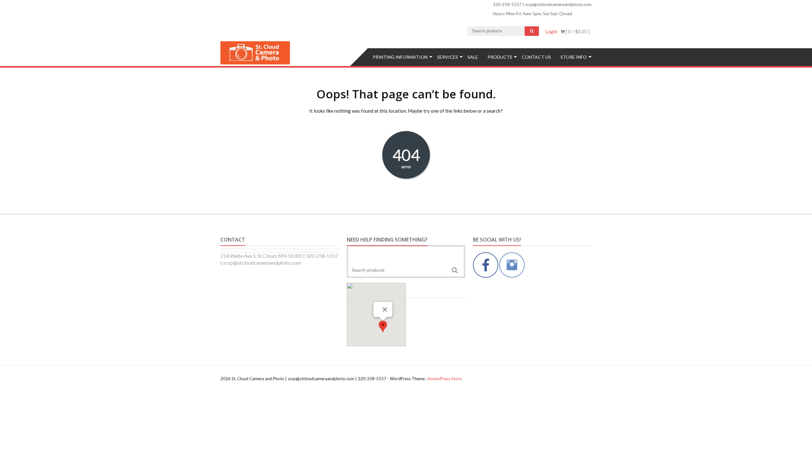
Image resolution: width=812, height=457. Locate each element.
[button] (383, 326)
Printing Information (400, 57)
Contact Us (536, 57)
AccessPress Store (445, 378)
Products (500, 57)
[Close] (384, 309)
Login (551, 31)
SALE (473, 57)
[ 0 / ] (577, 31)
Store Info (573, 57)
